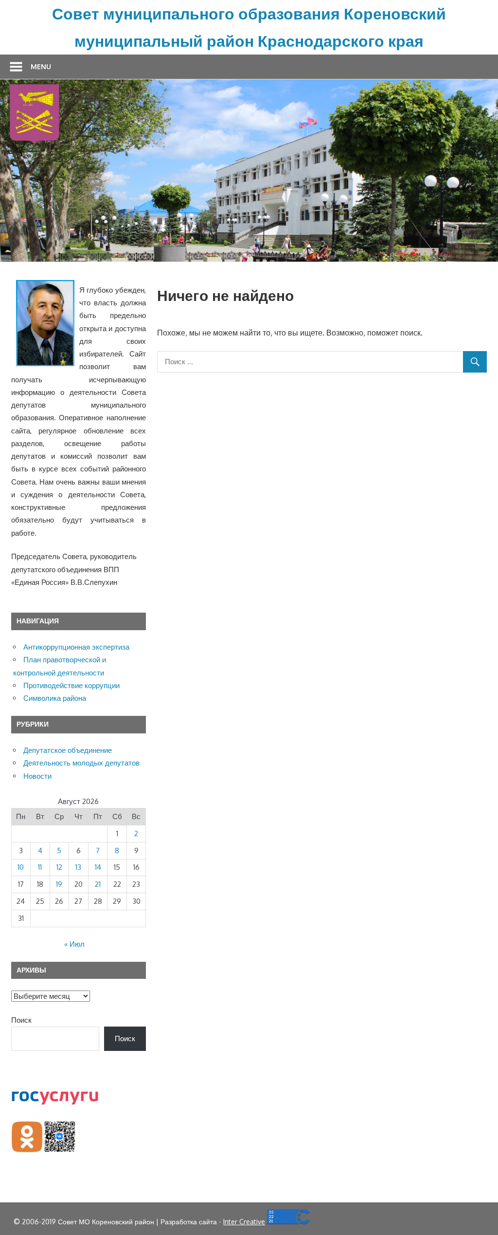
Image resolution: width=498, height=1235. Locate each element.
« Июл (74, 944)
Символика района (54, 698)
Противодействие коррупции (71, 685)
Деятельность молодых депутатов (81, 762)
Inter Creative (244, 1221)
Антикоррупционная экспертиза (76, 647)
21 (98, 884)
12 (59, 867)
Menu (41, 66)
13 (78, 867)
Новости (37, 776)
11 (40, 867)
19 (59, 884)
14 (98, 867)
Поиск (21, 1020)
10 (21, 867)
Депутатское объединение (67, 750)
